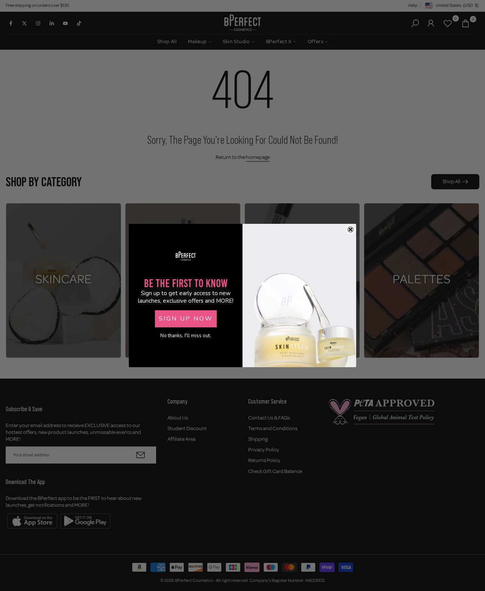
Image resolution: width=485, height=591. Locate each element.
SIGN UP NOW (186, 318)
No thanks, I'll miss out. (185, 335)
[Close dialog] (350, 229)
